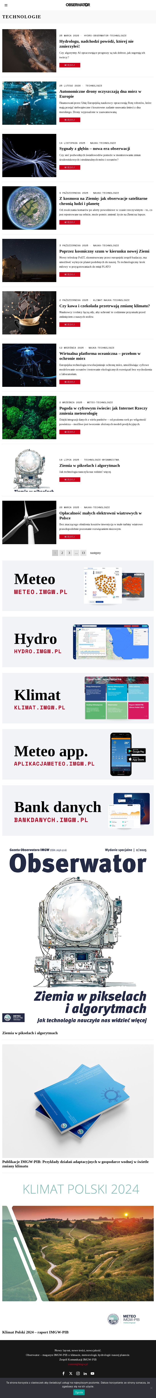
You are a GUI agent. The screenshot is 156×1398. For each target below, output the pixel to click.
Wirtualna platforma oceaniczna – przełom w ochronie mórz (100, 356)
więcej (70, 65)
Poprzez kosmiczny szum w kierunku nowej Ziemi (104, 251)
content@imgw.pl (78, 1364)
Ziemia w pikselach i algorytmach (89, 465)
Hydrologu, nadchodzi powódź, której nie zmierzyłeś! (96, 44)
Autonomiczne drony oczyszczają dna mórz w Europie (100, 94)
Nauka (94, 143)
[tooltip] (63, 1373)
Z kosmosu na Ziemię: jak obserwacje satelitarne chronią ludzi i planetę (103, 201)
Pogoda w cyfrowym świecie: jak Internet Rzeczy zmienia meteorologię (103, 410)
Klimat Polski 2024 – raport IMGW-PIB (35, 1332)
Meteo (91, 402)
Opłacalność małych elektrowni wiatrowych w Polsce (100, 515)
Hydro (88, 35)
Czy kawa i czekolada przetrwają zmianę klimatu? (104, 305)
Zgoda (79, 1392)
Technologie (118, 35)
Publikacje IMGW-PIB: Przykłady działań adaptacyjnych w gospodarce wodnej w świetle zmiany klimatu (75, 1164)
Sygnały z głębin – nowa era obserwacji (94, 148)
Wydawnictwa (110, 459)
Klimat (97, 300)
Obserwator (100, 35)
